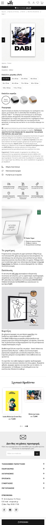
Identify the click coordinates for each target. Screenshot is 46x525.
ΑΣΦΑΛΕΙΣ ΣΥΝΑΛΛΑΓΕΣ (9, 196)
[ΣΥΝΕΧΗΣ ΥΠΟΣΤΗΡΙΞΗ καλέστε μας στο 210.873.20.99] (23, 193)
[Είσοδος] (33, 2)
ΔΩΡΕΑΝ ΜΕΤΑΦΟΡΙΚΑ (9, 186)
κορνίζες (31, 334)
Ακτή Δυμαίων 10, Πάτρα (12, 499)
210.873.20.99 (23, 198)
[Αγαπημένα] (38, 2)
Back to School (23, 8)
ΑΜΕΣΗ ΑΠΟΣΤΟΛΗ (23, 186)
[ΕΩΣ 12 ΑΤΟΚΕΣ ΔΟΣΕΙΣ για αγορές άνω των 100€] (37, 184)
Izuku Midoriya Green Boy (12, 417)
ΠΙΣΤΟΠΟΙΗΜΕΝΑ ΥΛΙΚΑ (37, 196)
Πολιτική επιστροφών (13, 171)
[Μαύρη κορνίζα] (15, 100)
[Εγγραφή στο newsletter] (37, 453)
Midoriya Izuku (34, 414)
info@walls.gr (13, 502)
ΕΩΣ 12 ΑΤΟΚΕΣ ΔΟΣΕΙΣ (37, 186)
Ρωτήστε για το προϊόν (14, 175)
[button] (2, 3)
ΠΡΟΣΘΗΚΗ (23, 522)
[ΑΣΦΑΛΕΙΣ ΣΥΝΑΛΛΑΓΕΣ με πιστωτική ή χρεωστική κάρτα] (8, 193)
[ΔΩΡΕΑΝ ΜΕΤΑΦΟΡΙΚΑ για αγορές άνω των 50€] (8, 184)
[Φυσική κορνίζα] (32, 100)
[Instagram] (10, 509)
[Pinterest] (16, 509)
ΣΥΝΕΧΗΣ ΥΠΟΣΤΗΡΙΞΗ (23, 196)
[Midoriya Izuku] (33, 395)
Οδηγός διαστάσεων (13, 167)
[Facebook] (4, 509)
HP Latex (15, 274)
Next (42, 40)
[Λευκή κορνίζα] (24, 100)
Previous (3, 40)
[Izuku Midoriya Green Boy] (12, 401)
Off (28, 8)
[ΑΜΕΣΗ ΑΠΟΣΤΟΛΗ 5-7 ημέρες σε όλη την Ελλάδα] (23, 184)
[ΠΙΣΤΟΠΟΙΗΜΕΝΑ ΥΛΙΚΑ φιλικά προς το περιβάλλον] (37, 193)
